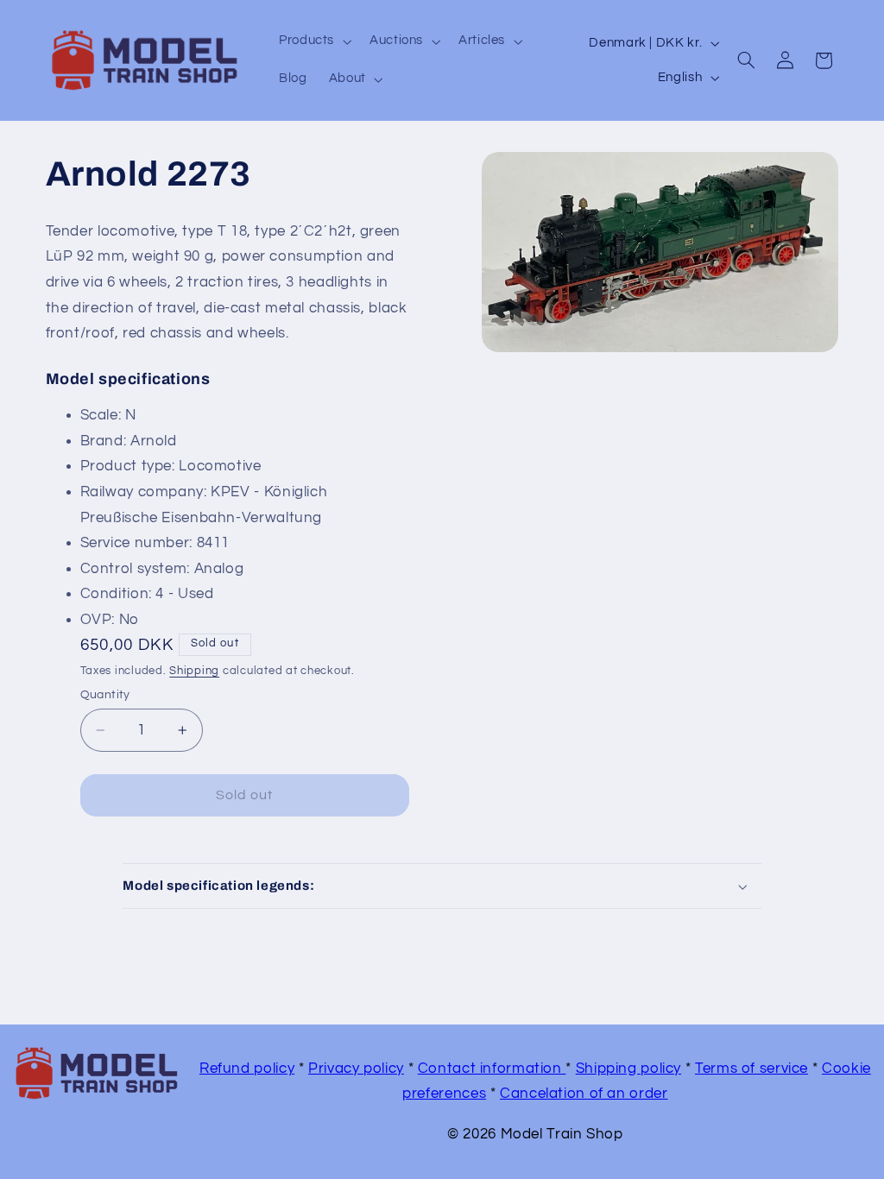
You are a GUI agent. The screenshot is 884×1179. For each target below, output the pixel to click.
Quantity (105, 695)
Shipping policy (628, 1068)
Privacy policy (356, 1068)
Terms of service (751, 1068)
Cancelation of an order (584, 1093)
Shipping (194, 671)
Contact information (492, 1068)
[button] (313, 41)
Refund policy (246, 1068)
